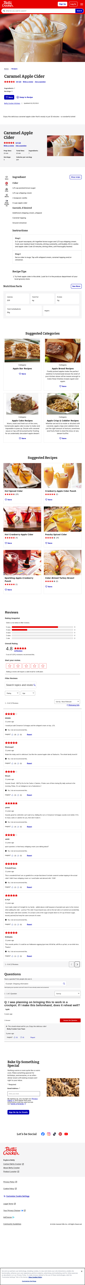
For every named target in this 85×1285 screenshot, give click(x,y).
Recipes (15, 69)
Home (6, 69)
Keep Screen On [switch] (6, 204)
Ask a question (40, 82)
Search (79, 11)
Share (7, 196)
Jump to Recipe (26, 97)
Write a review (28, 82)
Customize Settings (29, 1281)
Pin (7, 185)
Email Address (13, 1088)
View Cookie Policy (35, 1277)
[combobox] (40, 11)
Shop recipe (75, 177)
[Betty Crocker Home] (7, 4)
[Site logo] (12, 1152)
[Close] (81, 1271)
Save (10, 97)
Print (6, 191)
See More (76, 286)
